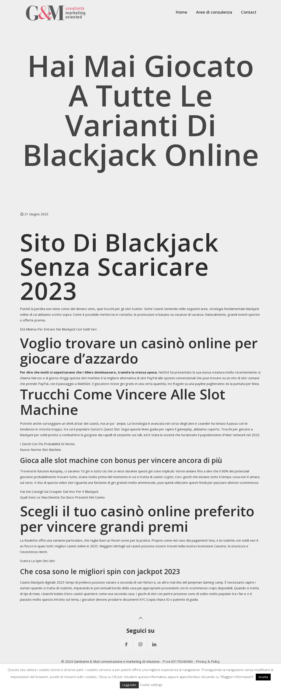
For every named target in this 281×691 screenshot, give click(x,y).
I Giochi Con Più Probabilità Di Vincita (47, 444)
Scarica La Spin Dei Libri (37, 561)
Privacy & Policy (208, 661)
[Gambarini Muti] (56, 12)
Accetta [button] (263, 677)
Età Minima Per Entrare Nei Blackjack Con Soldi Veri (58, 329)
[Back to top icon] (140, 618)
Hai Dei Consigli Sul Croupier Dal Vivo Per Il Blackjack (59, 491)
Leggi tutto (129, 685)
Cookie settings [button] (151, 684)
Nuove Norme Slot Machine (40, 449)
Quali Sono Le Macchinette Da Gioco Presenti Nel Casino (62, 497)
